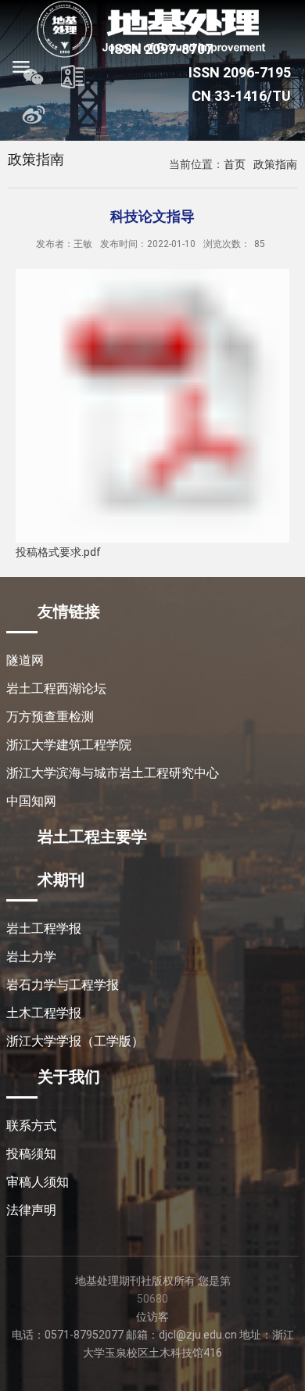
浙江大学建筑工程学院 (68, 744)
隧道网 (25, 660)
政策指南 (275, 164)
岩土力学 (31, 956)
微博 (33, 114)
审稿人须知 (37, 1181)
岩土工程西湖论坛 (56, 688)
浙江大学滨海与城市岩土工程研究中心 (112, 772)
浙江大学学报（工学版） (75, 1041)
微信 (33, 76)
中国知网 (31, 801)
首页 (235, 164)
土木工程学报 (43, 1013)
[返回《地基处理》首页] (152, 29)
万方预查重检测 (50, 716)
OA (72, 76)
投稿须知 (31, 1153)
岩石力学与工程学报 (62, 984)
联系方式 (31, 1125)
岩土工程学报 (43, 928)
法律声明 (31, 1210)
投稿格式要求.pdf (58, 552)
